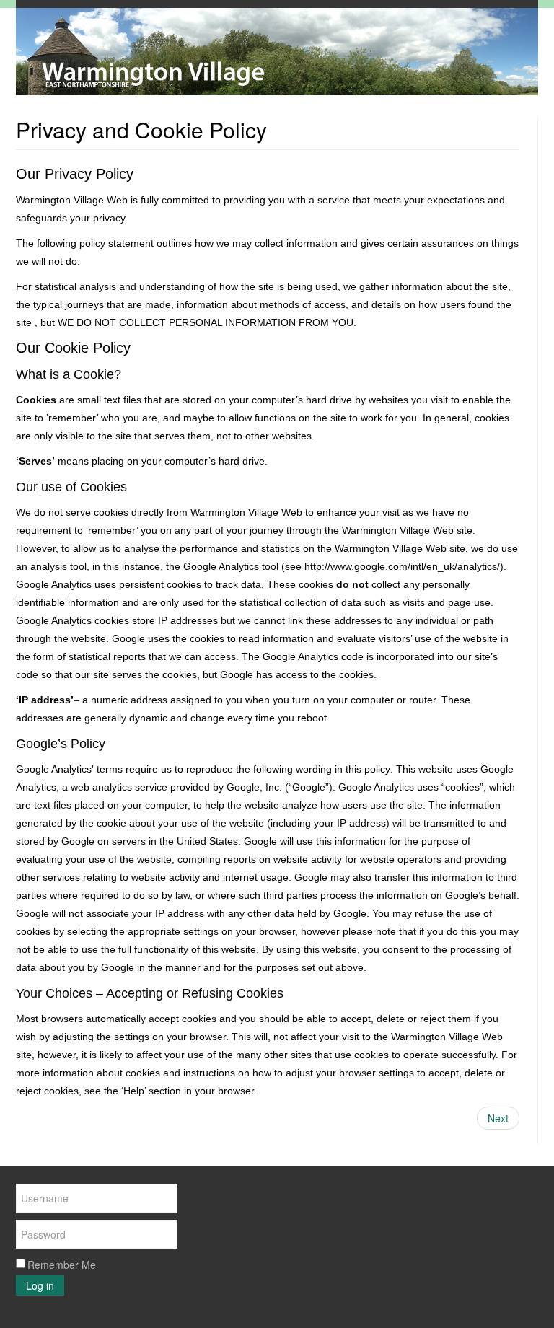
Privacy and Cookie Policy (141, 129)
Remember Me (61, 1264)
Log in (40, 1285)
